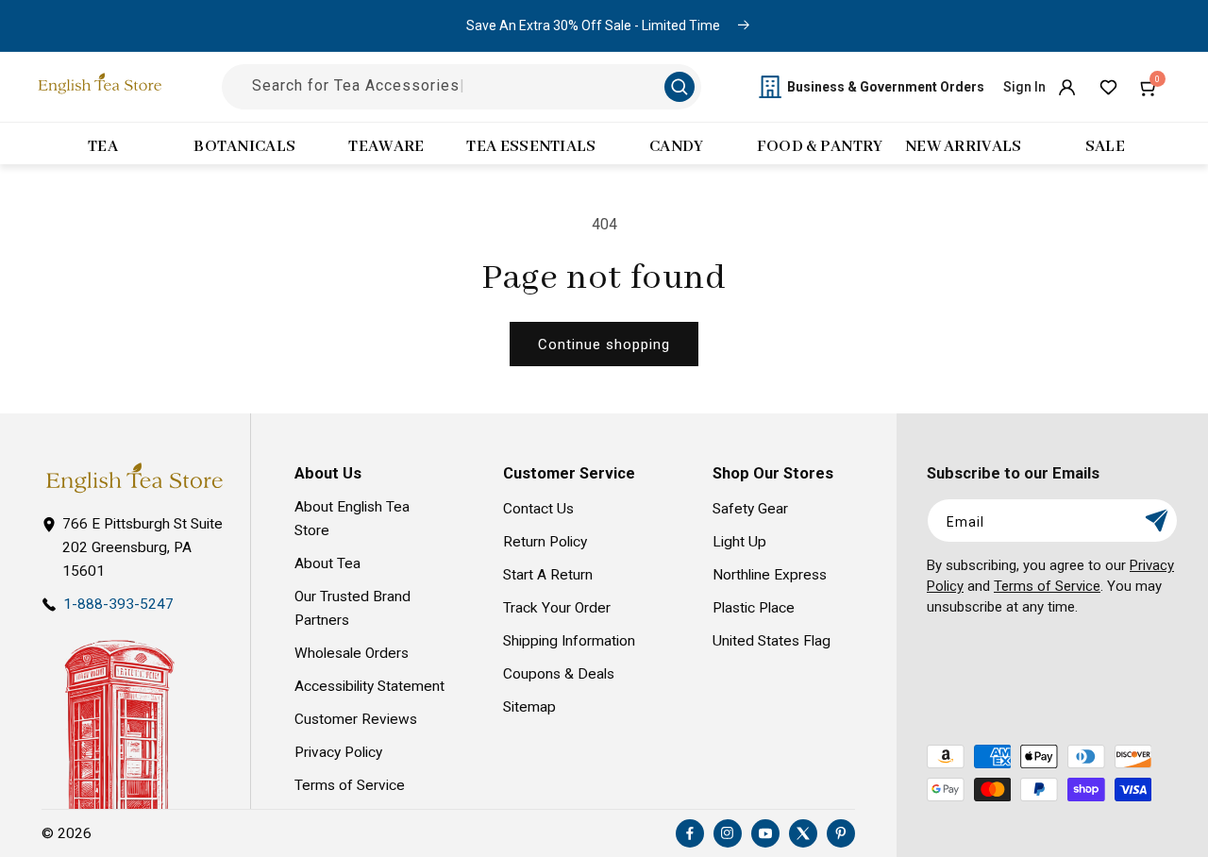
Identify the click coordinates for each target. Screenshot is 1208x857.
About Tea (327, 563)
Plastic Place (754, 607)
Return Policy (545, 541)
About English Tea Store (352, 518)
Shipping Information (569, 640)
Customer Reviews (355, 719)
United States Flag (771, 640)
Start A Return (548, 574)
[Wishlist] (1108, 87)
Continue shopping (604, 344)
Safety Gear (750, 508)
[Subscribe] (1156, 520)
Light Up (739, 541)
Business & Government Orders (885, 86)
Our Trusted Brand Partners (352, 608)
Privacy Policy (338, 752)
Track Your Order (557, 607)
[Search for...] (679, 87)
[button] (1149, 87)
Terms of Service (349, 785)
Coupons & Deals (558, 673)
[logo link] (134, 478)
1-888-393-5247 (118, 604)
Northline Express (770, 574)
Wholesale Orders (351, 653)
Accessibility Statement (369, 686)
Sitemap (529, 706)
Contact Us (538, 508)
